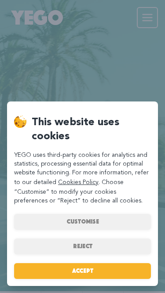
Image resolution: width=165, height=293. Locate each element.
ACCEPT (82, 271)
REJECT (82, 246)
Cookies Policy (78, 182)
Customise (82, 221)
